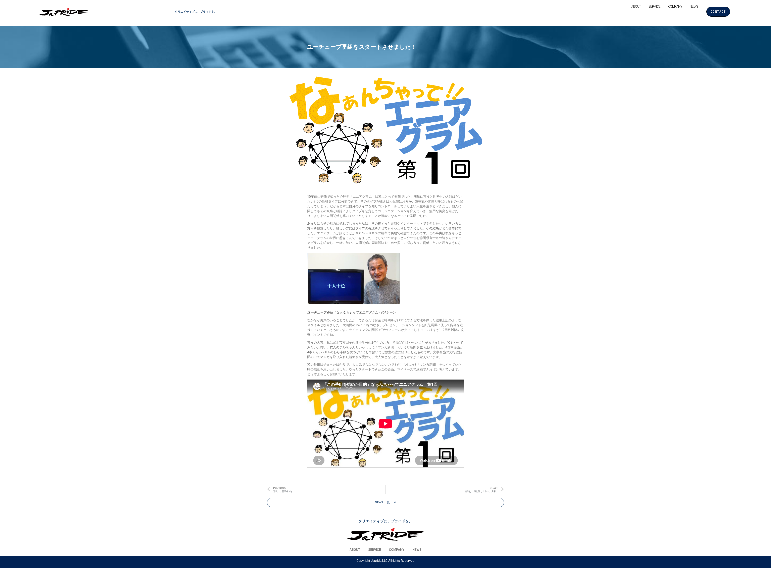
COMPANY (675, 6)
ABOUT (636, 6)
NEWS (694, 6)
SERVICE (655, 6)
